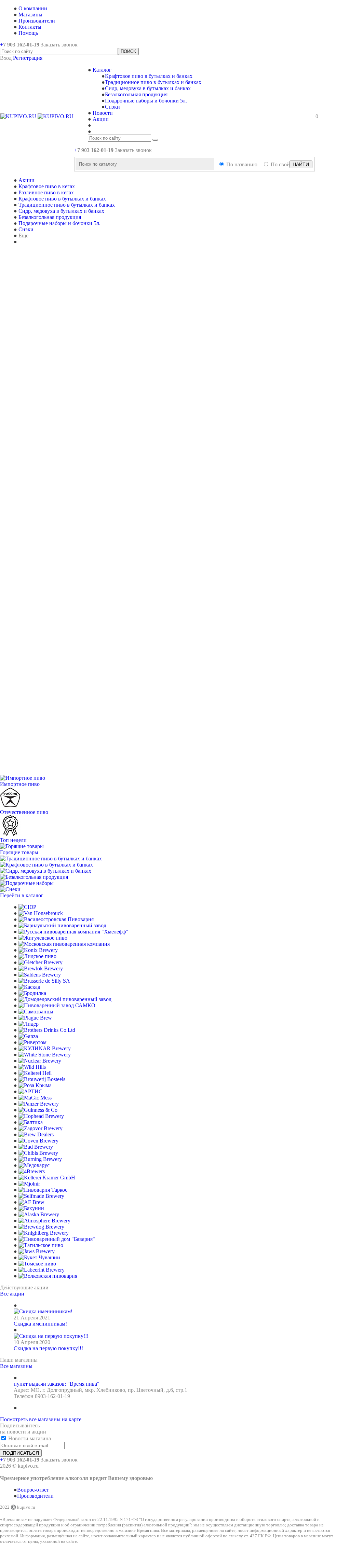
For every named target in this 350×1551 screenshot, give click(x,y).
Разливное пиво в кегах (46, 192)
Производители (35, 1496)
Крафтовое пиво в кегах (46, 186)
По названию (241, 164)
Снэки (112, 107)
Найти (301, 164)
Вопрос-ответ (33, 1490)
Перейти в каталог (21, 895)
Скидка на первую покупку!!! (48, 1348)
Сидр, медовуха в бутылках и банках (148, 88)
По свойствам (287, 164)
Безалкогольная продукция (136, 94)
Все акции (12, 1294)
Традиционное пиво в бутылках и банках (153, 82)
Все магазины (16, 1366)
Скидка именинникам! (40, 1324)
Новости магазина (29, 1438)
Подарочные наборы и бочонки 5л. (146, 100)
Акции (26, 180)
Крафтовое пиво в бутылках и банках (148, 76)
